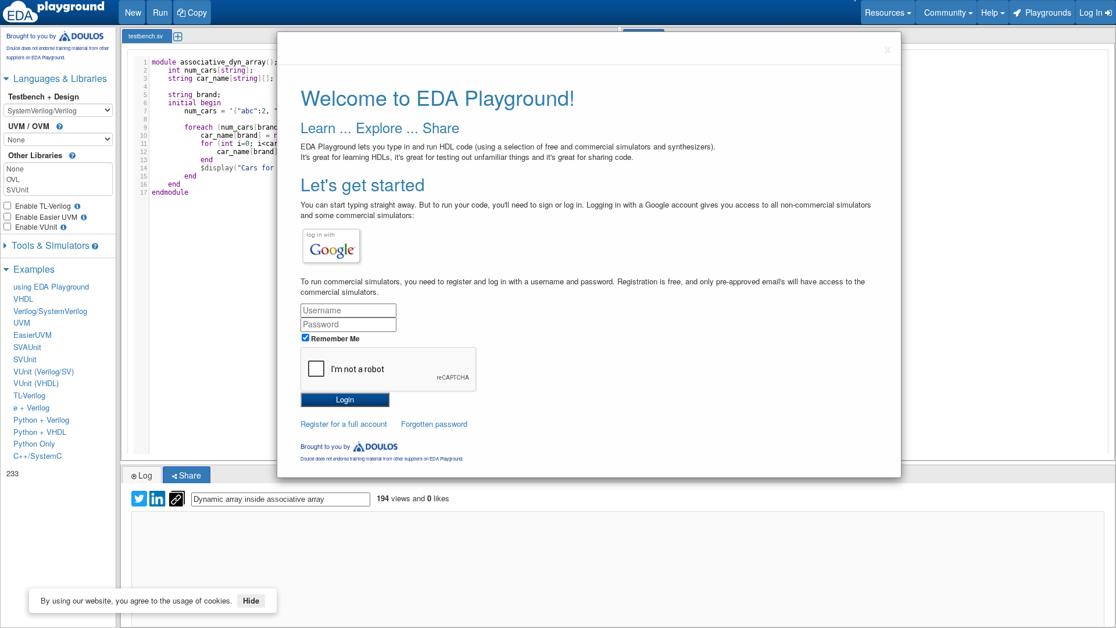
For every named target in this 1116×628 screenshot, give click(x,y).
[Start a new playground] (53, 11)
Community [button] (944, 12)
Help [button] (990, 12)
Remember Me (334, 338)
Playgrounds (1046, 12)
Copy (196, 12)
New (132, 12)
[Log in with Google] (331, 246)
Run (159, 12)
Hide (251, 600)
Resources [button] (886, 12)
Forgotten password (434, 423)
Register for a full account (344, 423)
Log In (1092, 12)
